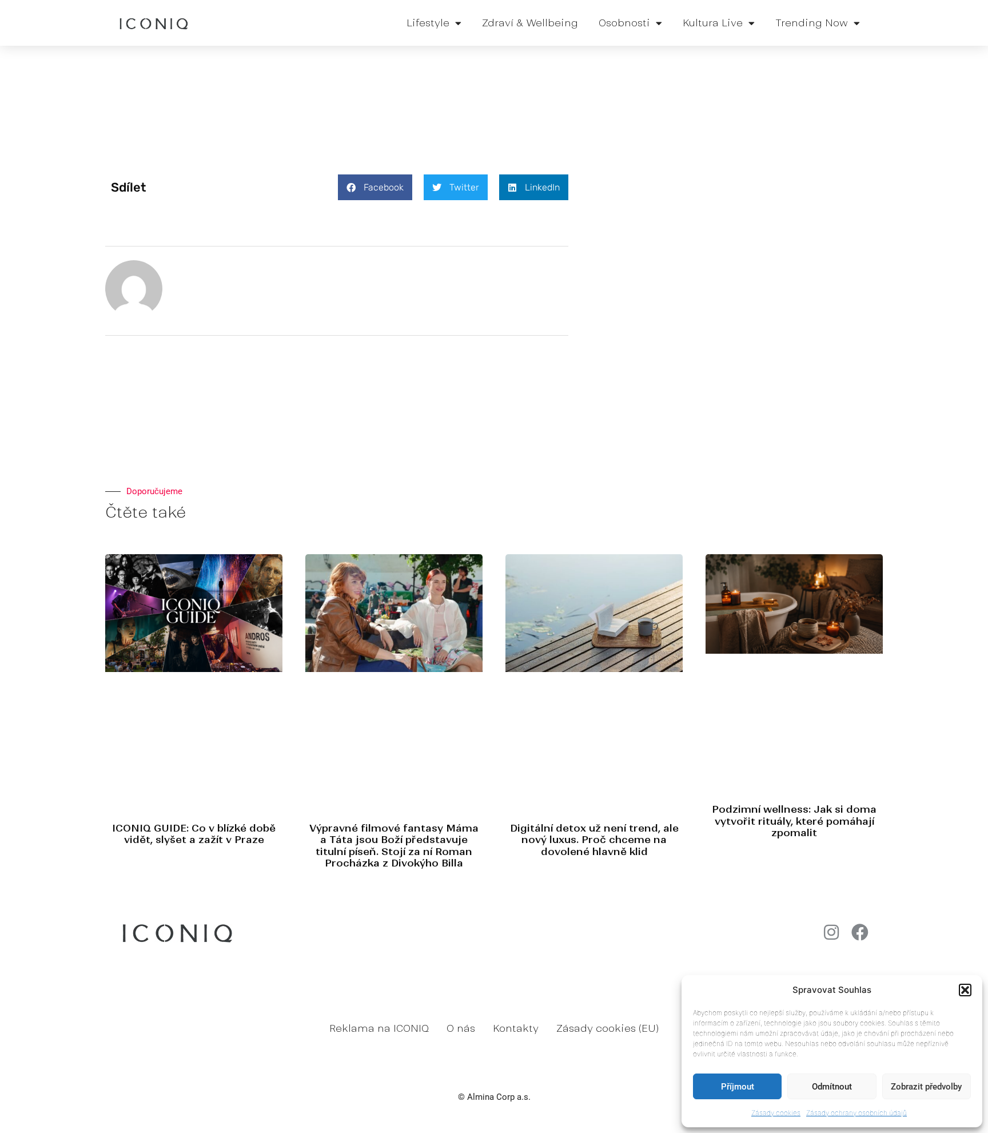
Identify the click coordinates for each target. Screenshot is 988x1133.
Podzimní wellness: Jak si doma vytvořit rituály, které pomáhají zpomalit (794, 821)
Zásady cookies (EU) (607, 1028)
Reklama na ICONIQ (379, 1028)
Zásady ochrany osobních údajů (856, 1112)
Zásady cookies (775, 1112)
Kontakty (516, 1028)
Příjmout (737, 1087)
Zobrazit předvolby (926, 1087)
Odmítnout (832, 1087)
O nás (461, 1028)
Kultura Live (713, 23)
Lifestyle (428, 23)
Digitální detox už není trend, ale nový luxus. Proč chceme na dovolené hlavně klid (594, 840)
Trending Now (811, 23)
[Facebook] (860, 932)
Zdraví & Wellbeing (530, 23)
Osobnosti (624, 23)
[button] (965, 990)
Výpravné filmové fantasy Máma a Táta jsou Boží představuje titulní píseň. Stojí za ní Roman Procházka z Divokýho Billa (394, 845)
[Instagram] (831, 932)
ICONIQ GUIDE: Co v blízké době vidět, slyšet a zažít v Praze (194, 834)
